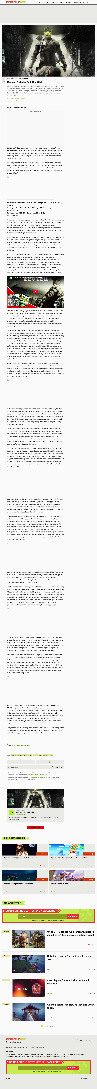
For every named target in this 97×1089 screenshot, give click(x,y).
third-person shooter (37, 755)
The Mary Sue (30, 1056)
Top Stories (45, 755)
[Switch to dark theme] (87, 2)
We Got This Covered (66, 1054)
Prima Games (48, 1054)
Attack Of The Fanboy (37, 1054)
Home (9, 78)
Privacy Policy (61, 920)
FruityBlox (49, 1056)
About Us (9, 1047)
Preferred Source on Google (37, 777)
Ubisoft (51, 755)
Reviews (59, 2)
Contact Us (21, 1047)
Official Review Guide (21, 814)
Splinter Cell (13, 755)
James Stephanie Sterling (18, 98)
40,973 (51, 1026)
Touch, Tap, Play (40, 1056)
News (52, 2)
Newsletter (43, 2)
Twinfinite (20, 1054)
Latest (75, 2)
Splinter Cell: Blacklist (22, 755)
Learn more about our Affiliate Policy (37, 774)
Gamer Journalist (79, 1054)
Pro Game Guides (11, 1054)
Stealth (30, 755)
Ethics (15, 1047)
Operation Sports (20, 1056)
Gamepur (27, 1054)
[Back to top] (3, 828)
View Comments (35, 827)
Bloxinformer (56, 1056)
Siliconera (56, 1054)
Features (67, 2)
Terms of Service (51, 920)
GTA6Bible (64, 1056)
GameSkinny (9, 1056)
